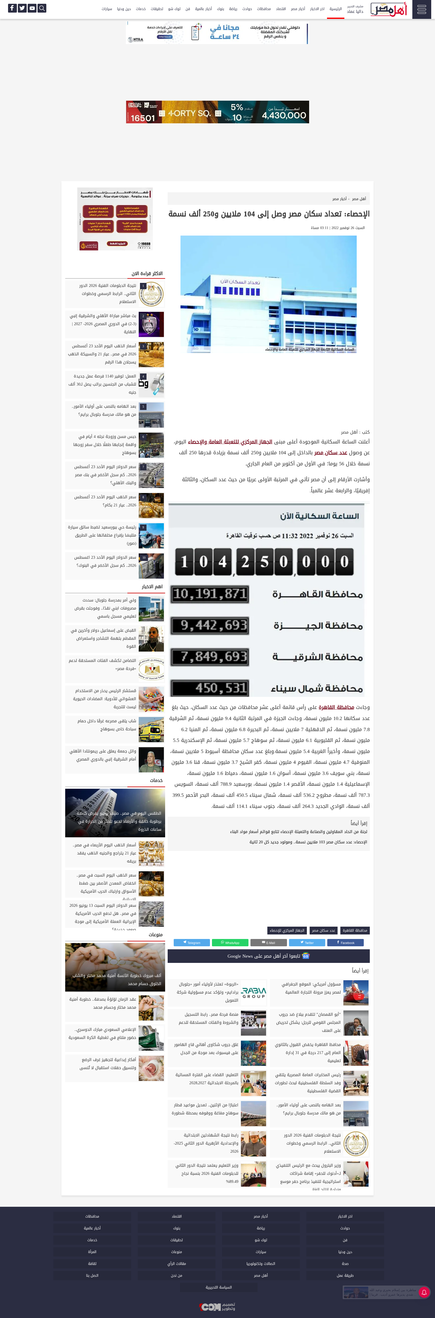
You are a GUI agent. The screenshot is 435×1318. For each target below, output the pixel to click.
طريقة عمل (345, 1275)
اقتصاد (281, 9)
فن (188, 9)
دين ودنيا (124, 9)
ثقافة (92, 1263)
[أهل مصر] (388, 10)
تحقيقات (157, 9)
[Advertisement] (269, 390)
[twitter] (22, 8)
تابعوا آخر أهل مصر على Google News (265, 956)
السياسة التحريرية (219, 1287)
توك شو (174, 9)
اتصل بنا (92, 1275)
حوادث (247, 9)
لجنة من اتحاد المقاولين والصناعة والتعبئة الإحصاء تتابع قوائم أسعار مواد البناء (298, 832)
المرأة (92, 1252)
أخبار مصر (298, 9)
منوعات (176, 1252)
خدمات (141, 9)
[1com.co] (217, 1307)
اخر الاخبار (317, 9)
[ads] (217, 33)
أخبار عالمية (203, 9)
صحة (345, 1263)
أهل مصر (349, 432)
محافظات (264, 9)
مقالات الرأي (176, 1263)
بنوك (220, 9)
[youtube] (32, 8)
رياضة (233, 9)
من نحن (176, 1275)
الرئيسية (336, 9)
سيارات (107, 9)
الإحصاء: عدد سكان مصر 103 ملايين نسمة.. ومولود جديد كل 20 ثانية (308, 842)
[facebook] (12, 8)
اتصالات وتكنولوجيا (260, 1263)
